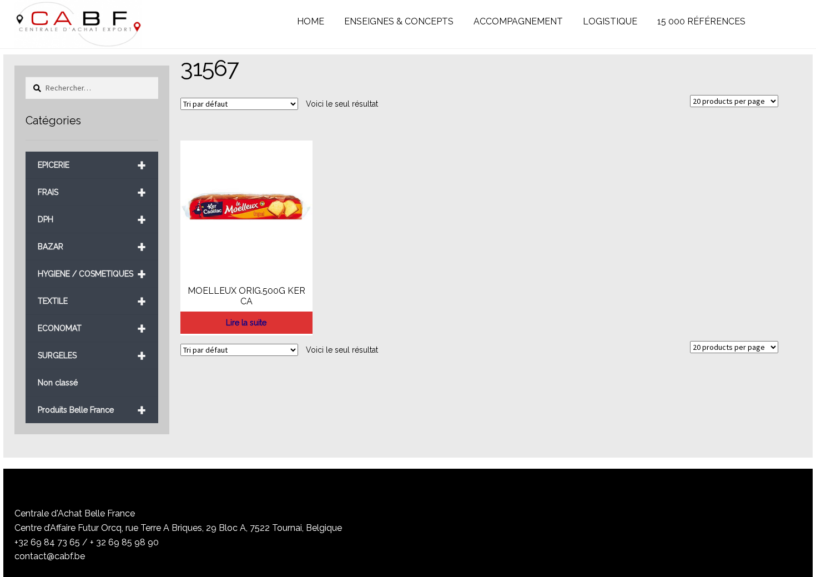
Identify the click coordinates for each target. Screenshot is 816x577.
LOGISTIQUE (610, 21)
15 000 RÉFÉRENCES (701, 21)
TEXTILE (92, 301)
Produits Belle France (92, 410)
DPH (92, 220)
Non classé (58, 382)
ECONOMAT (92, 328)
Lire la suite (246, 322)
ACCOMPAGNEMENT (518, 21)
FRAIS (92, 192)
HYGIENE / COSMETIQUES (92, 274)
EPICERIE (92, 165)
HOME (310, 21)
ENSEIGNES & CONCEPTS (399, 21)
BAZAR (92, 247)
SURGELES (92, 356)
